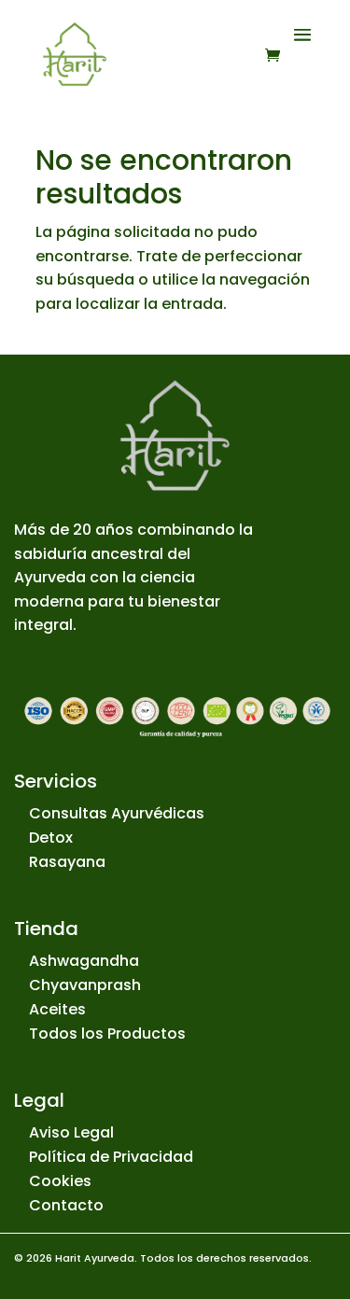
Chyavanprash (85, 985)
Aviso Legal (71, 1132)
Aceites (57, 1009)
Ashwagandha (84, 960)
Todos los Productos (107, 1033)
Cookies (60, 1181)
